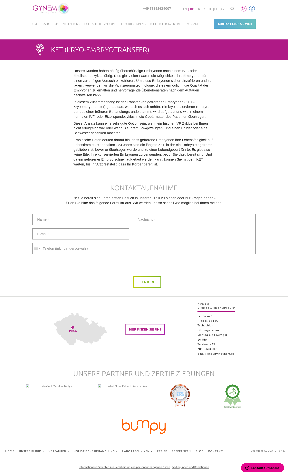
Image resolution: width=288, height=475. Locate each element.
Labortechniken (132, 24)
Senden (147, 282)
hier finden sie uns (145, 329)
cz (223, 9)
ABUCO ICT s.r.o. (274, 450)
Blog (180, 24)
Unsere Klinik (50, 24)
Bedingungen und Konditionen (190, 467)
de (192, 9)
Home (34, 24)
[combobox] (37, 248)
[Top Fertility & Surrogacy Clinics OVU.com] (55, 396)
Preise (153, 24)
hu (216, 9)
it (210, 9)
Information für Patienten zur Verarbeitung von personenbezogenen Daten (124, 467)
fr (198, 9)
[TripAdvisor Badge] (232, 396)
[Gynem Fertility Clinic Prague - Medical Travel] (127, 396)
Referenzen (167, 24)
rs (204, 9)
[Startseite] (51, 9)
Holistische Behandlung (100, 24)
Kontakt (192, 24)
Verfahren (71, 24)
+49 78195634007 (157, 8)
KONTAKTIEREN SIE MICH (235, 24)
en (185, 9)
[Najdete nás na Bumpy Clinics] (144, 425)
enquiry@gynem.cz (220, 353)
